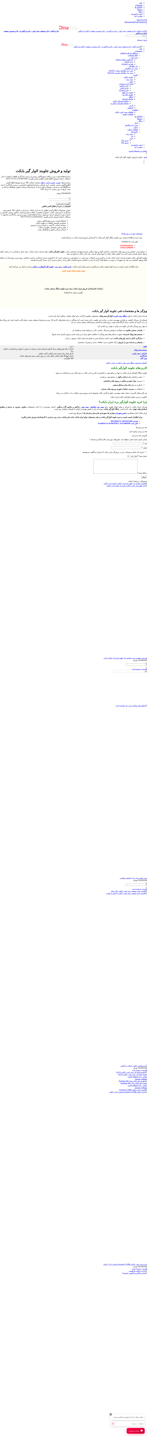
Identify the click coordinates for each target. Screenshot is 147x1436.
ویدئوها (139, 9)
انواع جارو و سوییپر (126, 84)
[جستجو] (146, 38)
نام (145, 443)
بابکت (135, 127)
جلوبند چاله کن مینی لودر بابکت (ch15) (132, 1074)
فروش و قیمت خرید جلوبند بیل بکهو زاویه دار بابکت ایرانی (125, 658)
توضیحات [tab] (138, 234)
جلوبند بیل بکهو (127, 92)
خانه (140, 3)
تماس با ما (138, 16)
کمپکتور (130, 108)
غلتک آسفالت (133, 55)
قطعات (135, 110)
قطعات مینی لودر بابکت (124, 112)
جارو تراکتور (124, 86)
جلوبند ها (134, 132)
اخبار (136, 123)
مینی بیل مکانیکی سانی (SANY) (121, 71)
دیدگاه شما (142, 473)
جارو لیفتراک (124, 90)
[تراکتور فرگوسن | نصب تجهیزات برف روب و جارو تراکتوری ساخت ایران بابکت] (73, 1272)
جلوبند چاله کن (127, 95)
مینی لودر (134, 58)
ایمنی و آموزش (136, 14)
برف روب (129, 79)
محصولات (138, 5)
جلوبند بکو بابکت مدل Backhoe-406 (134, 1083)
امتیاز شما (142, 456)
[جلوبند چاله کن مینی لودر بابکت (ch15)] (131, 1072)
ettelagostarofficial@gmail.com (135, 22)
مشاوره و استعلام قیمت (138, 151)
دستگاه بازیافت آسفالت (129, 53)
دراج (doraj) (129, 62)
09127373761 (142, 20)
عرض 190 (125, 143)
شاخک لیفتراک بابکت (121, 101)
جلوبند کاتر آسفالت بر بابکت (43, 267)
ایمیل (144, 448)
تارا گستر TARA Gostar (124, 60)
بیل (132, 136)
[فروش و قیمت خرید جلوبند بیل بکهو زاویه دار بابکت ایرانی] (73, 484)
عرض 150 (125, 140)
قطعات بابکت (132, 130)
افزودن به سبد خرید (63, 204)
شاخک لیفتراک (127, 99)
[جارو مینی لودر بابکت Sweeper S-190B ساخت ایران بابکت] (73, 1091)
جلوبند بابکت (128, 77)
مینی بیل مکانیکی (131, 68)
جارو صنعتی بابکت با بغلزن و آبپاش (133, 1066)
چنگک (131, 97)
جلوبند (135, 75)
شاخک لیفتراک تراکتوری (119, 103)
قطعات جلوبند (128, 114)
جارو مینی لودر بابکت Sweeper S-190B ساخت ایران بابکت (125, 1264)
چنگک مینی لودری (120, 316)
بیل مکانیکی (133, 66)
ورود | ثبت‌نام (142, 40)
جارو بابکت (124, 88)
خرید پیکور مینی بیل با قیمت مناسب (133, 878)
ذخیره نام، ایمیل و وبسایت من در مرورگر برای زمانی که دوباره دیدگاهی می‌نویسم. (113, 452)
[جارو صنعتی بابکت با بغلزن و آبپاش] (73, 892)
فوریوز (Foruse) (127, 64)
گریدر (131, 106)
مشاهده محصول (140, 1079)
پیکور (131, 82)
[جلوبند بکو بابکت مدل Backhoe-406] (133, 1081)
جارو (131, 138)
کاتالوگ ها (138, 7)
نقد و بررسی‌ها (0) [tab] (128, 234)
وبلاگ (140, 12)
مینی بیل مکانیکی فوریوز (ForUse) (120, 73)
